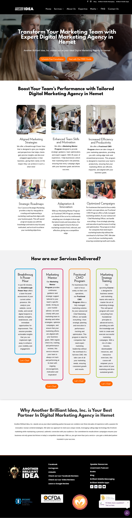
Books (93, 471)
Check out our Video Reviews (61, 479)
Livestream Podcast (99, 468)
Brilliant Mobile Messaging (106, 1)
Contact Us (113, 9)
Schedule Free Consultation (52, 59)
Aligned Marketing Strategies (31, 140)
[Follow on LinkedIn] (96, 486)
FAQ (103, 9)
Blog (95, 1)
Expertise (83, 9)
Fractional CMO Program (80, 277)
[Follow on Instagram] (100, 486)
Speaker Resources (99, 464)
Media (93, 9)
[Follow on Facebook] (91, 486)
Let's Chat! (24, 360)
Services (58, 9)
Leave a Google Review (58, 483)
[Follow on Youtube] (104, 486)
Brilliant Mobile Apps (122, 1)
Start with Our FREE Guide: (80, 59)
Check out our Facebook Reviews (63, 476)
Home (48, 9)
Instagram (53, 468)
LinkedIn (52, 472)
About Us (71, 9)
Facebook (52, 464)
